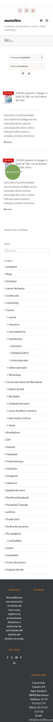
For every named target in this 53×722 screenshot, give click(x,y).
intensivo (14, 324)
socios (9, 548)
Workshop (15, 374)
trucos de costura (16, 562)
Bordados (14, 396)
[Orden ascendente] (42, 57)
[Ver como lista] (29, 73)
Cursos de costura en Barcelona (24, 382)
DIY (8, 439)
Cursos (10, 310)
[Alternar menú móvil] (47, 20)
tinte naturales (19, 360)
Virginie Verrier (15, 569)
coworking (12, 302)
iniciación (11, 468)
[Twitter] (12, 657)
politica (10, 511)
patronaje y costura (20, 418)
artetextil (11, 266)
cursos (12, 317)
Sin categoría (13, 533)
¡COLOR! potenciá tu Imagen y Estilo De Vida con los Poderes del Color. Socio (31, 164)
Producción (12, 519)
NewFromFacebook (17, 497)
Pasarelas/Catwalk (17, 504)
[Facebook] (7, 657)
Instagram (12, 475)
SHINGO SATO (20, 353)
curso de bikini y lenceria (23, 410)
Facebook (11, 454)
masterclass (15, 338)
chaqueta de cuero (19, 403)
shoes (12, 425)
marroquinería (17, 331)
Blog (8, 274)
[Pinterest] (21, 657)
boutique (11, 281)
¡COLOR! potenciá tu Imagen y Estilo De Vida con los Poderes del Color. (31, 97)
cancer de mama (15, 288)
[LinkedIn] (14, 663)
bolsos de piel (16, 389)
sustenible (12, 555)
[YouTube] (16, 657)
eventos (10, 447)
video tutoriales (18, 367)
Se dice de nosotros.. (17, 526)
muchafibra (15, 540)
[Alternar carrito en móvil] (41, 20)
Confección (12, 295)
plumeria (16, 346)
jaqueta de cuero (15, 490)
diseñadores (13, 432)
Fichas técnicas (14, 461)
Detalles (9, 142)
